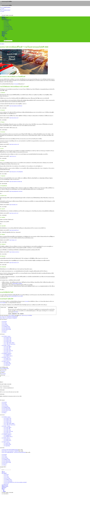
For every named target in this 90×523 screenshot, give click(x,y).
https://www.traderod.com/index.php (15, 181)
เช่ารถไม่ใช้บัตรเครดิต (8, 26)
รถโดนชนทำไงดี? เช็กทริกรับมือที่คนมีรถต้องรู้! (10, 449)
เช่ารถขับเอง (4, 412)
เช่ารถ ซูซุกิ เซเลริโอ (7, 363)
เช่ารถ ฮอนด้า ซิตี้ (7, 348)
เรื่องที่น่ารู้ (13, 315)
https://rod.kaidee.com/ (13, 204)
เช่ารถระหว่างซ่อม (7, 25)
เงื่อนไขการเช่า (4, 33)
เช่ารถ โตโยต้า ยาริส (7, 338)
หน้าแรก (3, 16)
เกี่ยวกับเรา (4, 17)
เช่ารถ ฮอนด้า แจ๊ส (7, 432)
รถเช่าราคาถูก (24, 315)
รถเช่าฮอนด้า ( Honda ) (6, 345)
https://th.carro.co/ (13, 156)
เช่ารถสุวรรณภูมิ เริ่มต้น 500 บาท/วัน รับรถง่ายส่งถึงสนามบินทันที (15, 482)
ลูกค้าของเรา (4, 487)
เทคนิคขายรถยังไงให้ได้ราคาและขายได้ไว (15, 296)
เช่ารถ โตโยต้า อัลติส (7, 340)
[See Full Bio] (18, 312)
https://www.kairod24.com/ (14, 230)
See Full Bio (15, 311)
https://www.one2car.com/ (13, 117)
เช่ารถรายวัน (6, 22)
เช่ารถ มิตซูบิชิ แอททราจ (8, 355)
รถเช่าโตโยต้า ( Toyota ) (6, 336)
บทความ (3, 34)
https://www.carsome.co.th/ (14, 144)
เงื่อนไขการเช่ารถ (5, 486)
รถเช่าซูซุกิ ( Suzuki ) (5, 361)
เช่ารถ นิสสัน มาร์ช (7, 358)
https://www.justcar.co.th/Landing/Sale (16, 171)
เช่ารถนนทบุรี (6, 21)
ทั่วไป (10, 315)
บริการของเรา (4, 18)
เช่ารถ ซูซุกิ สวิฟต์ (7, 362)
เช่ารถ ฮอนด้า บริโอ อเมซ (8, 350)
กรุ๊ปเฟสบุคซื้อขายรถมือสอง (17, 283)
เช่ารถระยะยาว (6, 30)
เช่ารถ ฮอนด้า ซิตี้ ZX (7, 346)
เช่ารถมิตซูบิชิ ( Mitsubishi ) (7, 353)
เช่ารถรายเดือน (2, 302)
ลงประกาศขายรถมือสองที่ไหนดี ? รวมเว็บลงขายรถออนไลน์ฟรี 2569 (14, 452)
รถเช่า (20, 315)
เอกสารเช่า (4, 32)
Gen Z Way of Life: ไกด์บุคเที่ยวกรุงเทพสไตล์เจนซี (8, 316)
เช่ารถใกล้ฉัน (29, 315)
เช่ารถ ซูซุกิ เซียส (7, 365)
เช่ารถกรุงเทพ (6, 20)
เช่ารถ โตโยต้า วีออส (7, 337)
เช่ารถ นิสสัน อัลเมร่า (7, 359)
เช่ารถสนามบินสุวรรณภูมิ (8, 29)
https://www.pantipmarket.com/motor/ (15, 191)
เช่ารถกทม (26, 301)
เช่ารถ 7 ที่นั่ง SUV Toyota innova (9, 344)
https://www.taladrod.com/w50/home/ (15, 105)
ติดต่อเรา (3, 35)
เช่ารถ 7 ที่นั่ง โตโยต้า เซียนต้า (9, 342)
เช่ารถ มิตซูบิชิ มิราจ (7, 354)
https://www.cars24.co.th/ (13, 213)
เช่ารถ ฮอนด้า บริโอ (7, 349)
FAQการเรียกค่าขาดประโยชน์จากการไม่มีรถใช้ (8, 318)
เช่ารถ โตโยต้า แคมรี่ (7, 341)
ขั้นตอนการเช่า (4, 31)
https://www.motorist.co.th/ (14, 262)
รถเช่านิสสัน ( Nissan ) (6, 357)
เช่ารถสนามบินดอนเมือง (8, 27)
